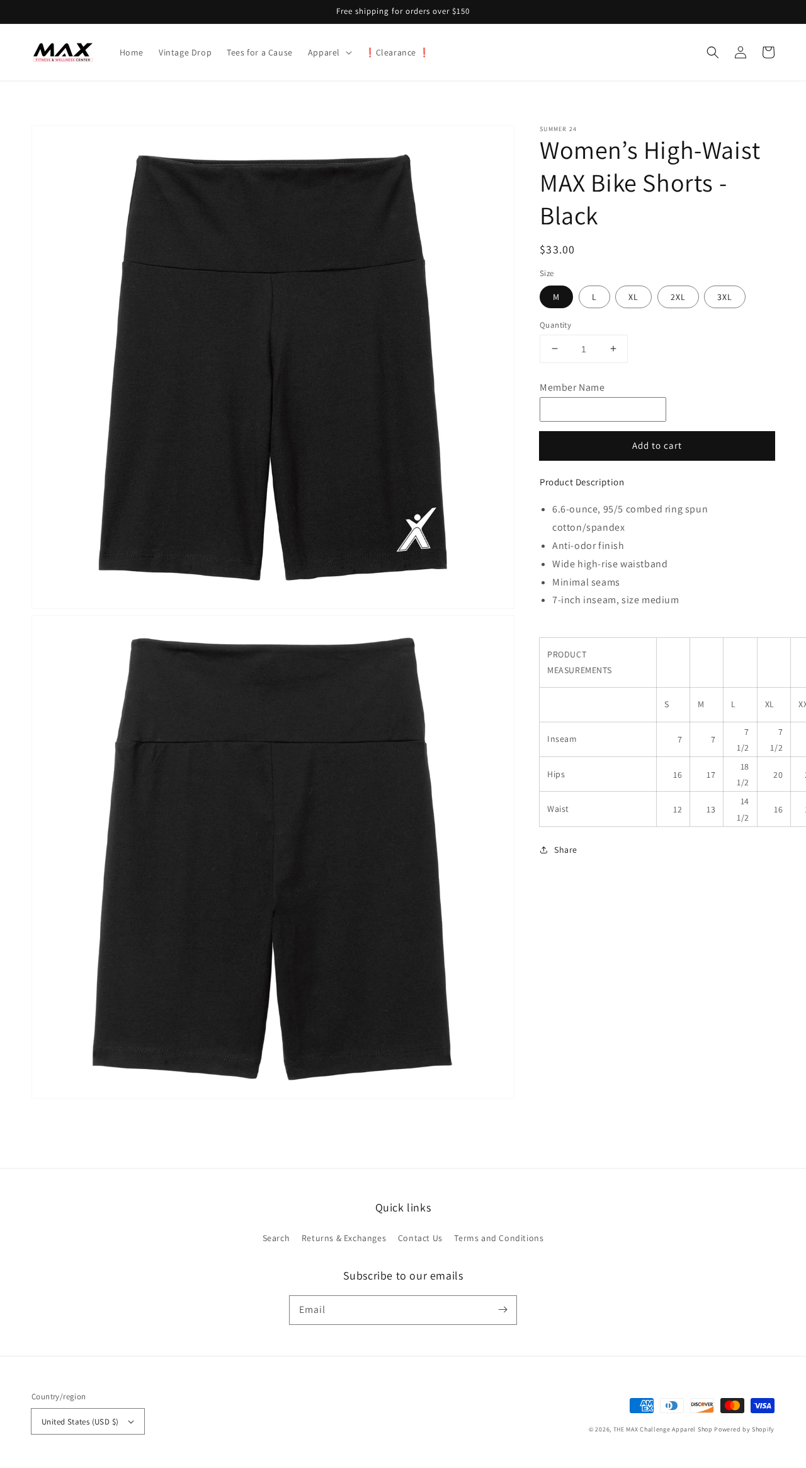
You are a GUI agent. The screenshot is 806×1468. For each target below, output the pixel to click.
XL (633, 296)
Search (276, 1238)
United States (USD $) (80, 1421)
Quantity (555, 324)
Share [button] (565, 849)
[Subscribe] (502, 1310)
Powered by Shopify (744, 1429)
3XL (724, 296)
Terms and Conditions (498, 1238)
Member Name (572, 387)
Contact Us (420, 1238)
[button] (328, 52)
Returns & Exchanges (344, 1238)
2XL (678, 296)
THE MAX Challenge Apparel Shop (663, 1429)
